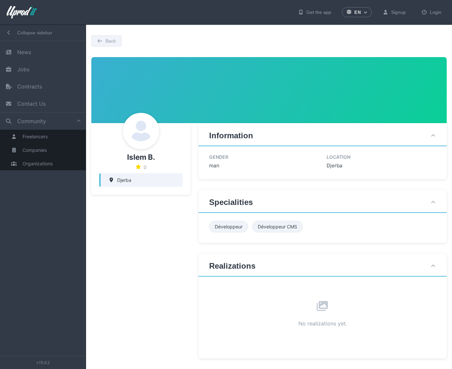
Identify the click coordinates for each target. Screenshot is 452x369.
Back (111, 41)
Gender (218, 157)
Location (338, 157)
